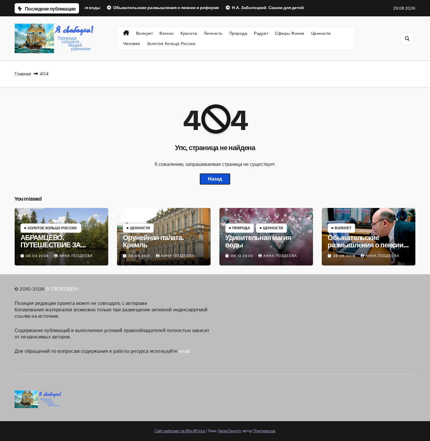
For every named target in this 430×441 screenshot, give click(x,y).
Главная (23, 74)
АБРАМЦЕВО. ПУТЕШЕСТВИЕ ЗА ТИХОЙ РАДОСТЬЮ (51, 245)
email (184, 351)
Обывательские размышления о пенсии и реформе (368, 245)
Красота (188, 33)
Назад (215, 179)
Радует (261, 33)
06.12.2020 (242, 256)
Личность (213, 33)
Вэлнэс (166, 33)
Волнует (144, 33)
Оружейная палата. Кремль (153, 241)
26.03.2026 (38, 256)
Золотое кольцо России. (171, 43)
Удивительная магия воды (258, 241)
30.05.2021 (140, 256)
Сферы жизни (290, 33)
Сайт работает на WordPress (180, 430)
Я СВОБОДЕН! (62, 289)
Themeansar (264, 430)
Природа (238, 33)
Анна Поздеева (76, 256)
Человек (131, 43)
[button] (407, 38)
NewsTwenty (229, 430)
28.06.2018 (345, 256)
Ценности (321, 33)
